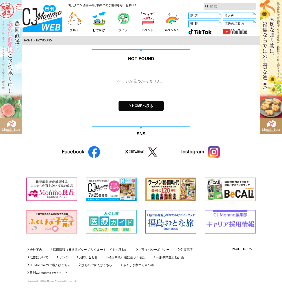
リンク (63, 257)
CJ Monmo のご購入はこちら (50, 265)
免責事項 (186, 249)
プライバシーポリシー (154, 249)
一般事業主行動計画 (170, 257)
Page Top (239, 249)
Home (28, 40)
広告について (39, 257)
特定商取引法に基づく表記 (126, 257)
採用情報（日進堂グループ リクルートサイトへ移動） (90, 249)
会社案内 (36, 249)
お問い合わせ (88, 257)
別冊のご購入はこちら (96, 265)
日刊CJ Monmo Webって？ (49, 272)
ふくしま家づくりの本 (138, 265)
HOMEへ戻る (142, 106)
